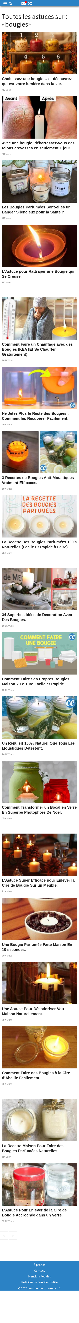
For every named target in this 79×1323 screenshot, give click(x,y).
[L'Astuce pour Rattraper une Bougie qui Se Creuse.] (39, 245)
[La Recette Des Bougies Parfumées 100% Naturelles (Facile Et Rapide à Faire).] (39, 515)
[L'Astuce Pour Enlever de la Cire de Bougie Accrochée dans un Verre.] (39, 1184)
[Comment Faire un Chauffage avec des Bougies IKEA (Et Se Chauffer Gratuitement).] (39, 318)
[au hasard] (29, 3)
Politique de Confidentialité (39, 1282)
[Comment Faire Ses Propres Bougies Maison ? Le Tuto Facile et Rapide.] (39, 653)
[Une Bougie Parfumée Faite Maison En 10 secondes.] (39, 918)
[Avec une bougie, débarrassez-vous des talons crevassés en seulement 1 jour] (39, 116)
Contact (39, 1270)
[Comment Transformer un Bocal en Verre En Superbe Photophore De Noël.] (39, 781)
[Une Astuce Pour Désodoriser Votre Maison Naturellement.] (39, 982)
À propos (39, 1265)
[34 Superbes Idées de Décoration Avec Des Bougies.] (39, 588)
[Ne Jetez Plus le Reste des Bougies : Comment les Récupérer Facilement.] (39, 387)
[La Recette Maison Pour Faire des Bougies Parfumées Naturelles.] (39, 1119)
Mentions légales (39, 1276)
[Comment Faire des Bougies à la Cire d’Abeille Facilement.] (39, 1047)
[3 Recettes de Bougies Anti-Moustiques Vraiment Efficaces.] (39, 451)
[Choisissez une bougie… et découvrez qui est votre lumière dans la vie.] (39, 52)
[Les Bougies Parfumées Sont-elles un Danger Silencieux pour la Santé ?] (39, 181)
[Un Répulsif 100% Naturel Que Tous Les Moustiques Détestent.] (39, 717)
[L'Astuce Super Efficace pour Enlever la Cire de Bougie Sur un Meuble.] (39, 854)
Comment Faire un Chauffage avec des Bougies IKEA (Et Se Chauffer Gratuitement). (37, 349)
